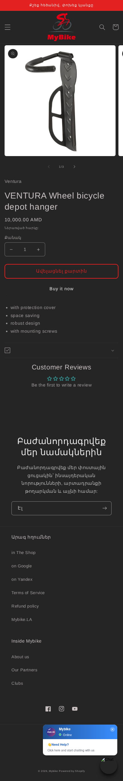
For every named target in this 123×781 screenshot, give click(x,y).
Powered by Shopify (72, 771)
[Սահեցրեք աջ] (74, 166)
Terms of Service (28, 592)
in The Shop (23, 552)
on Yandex (22, 579)
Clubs (17, 683)
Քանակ (13, 238)
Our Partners (24, 670)
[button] (7, 27)
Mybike (53, 771)
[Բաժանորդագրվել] (104, 508)
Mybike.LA (21, 619)
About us (20, 657)
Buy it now (61, 288)
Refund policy (25, 606)
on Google (21, 566)
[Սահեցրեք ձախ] (48, 166)
